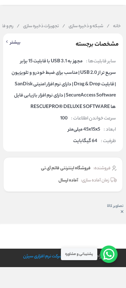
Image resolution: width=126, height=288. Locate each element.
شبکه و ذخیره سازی (82, 26)
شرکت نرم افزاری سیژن (43, 256)
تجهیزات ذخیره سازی (38, 26)
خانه (114, 26)
